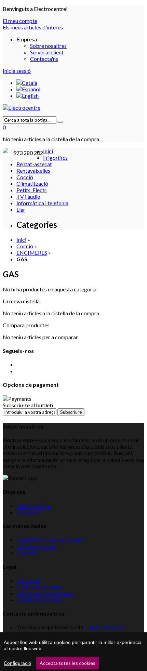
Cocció (24, 246)
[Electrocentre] (73, 107)
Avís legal (28, 580)
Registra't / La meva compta (49, 539)
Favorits (27, 552)
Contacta (28, 512)
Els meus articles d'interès (33, 27)
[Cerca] (60, 122)
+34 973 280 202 (104, 627)
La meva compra (36, 546)
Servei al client (47, 52)
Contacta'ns (44, 58)
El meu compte (20, 20)
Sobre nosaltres (48, 45)
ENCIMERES (31, 252)
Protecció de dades (39, 586)
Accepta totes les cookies (67, 663)
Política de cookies (39, 599)
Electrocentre (33, 505)
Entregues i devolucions (44, 593)
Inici (21, 239)
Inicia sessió (17, 70)
